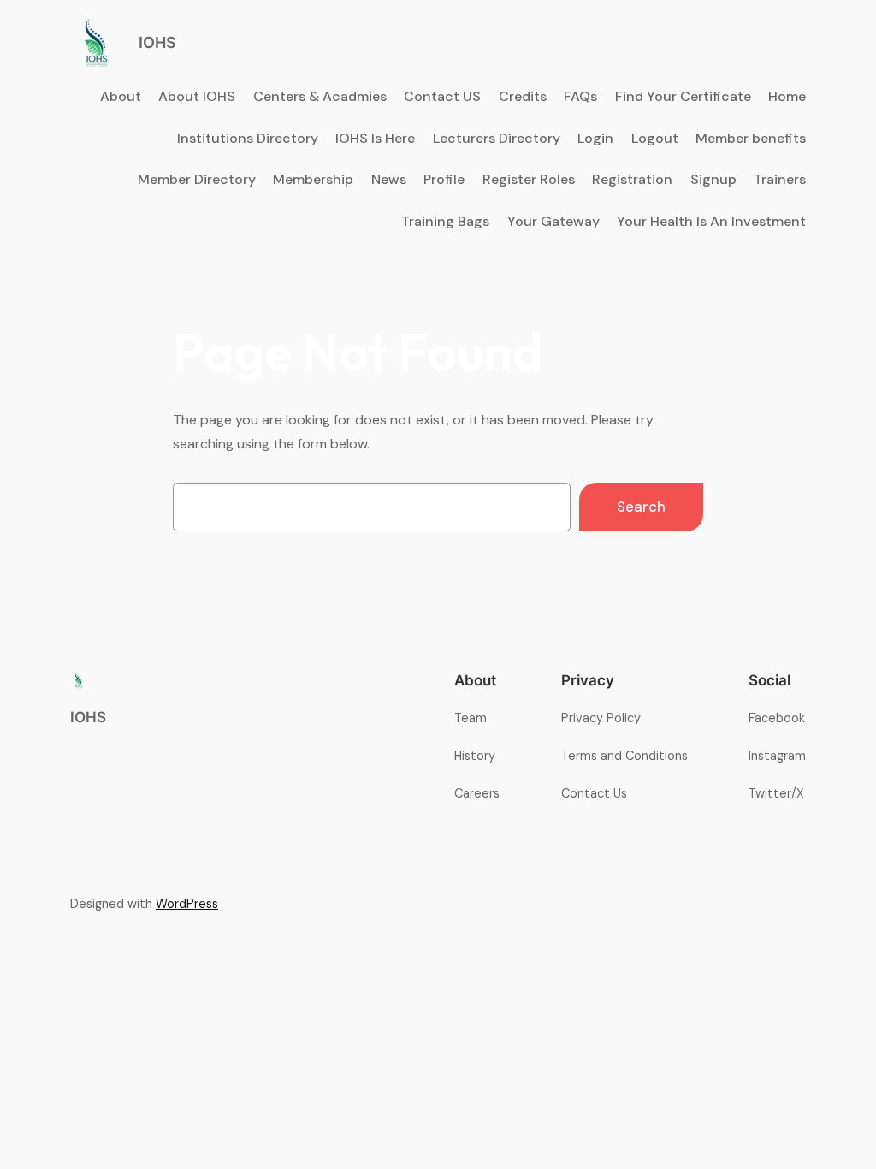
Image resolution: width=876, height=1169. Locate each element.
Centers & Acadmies (320, 96)
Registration (632, 179)
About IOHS (196, 96)
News (388, 179)
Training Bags (445, 221)
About (120, 96)
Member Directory (197, 179)
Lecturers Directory (496, 138)
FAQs (580, 96)
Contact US (442, 96)
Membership (313, 179)
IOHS (157, 42)
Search (641, 506)
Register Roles (528, 179)
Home (787, 96)
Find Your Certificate (683, 96)
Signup (713, 179)
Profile (444, 179)
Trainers (780, 179)
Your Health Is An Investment (711, 221)
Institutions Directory (247, 138)
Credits (523, 96)
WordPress (187, 903)
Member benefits (750, 138)
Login (595, 138)
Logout (654, 138)
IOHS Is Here (375, 138)
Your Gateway (553, 221)
